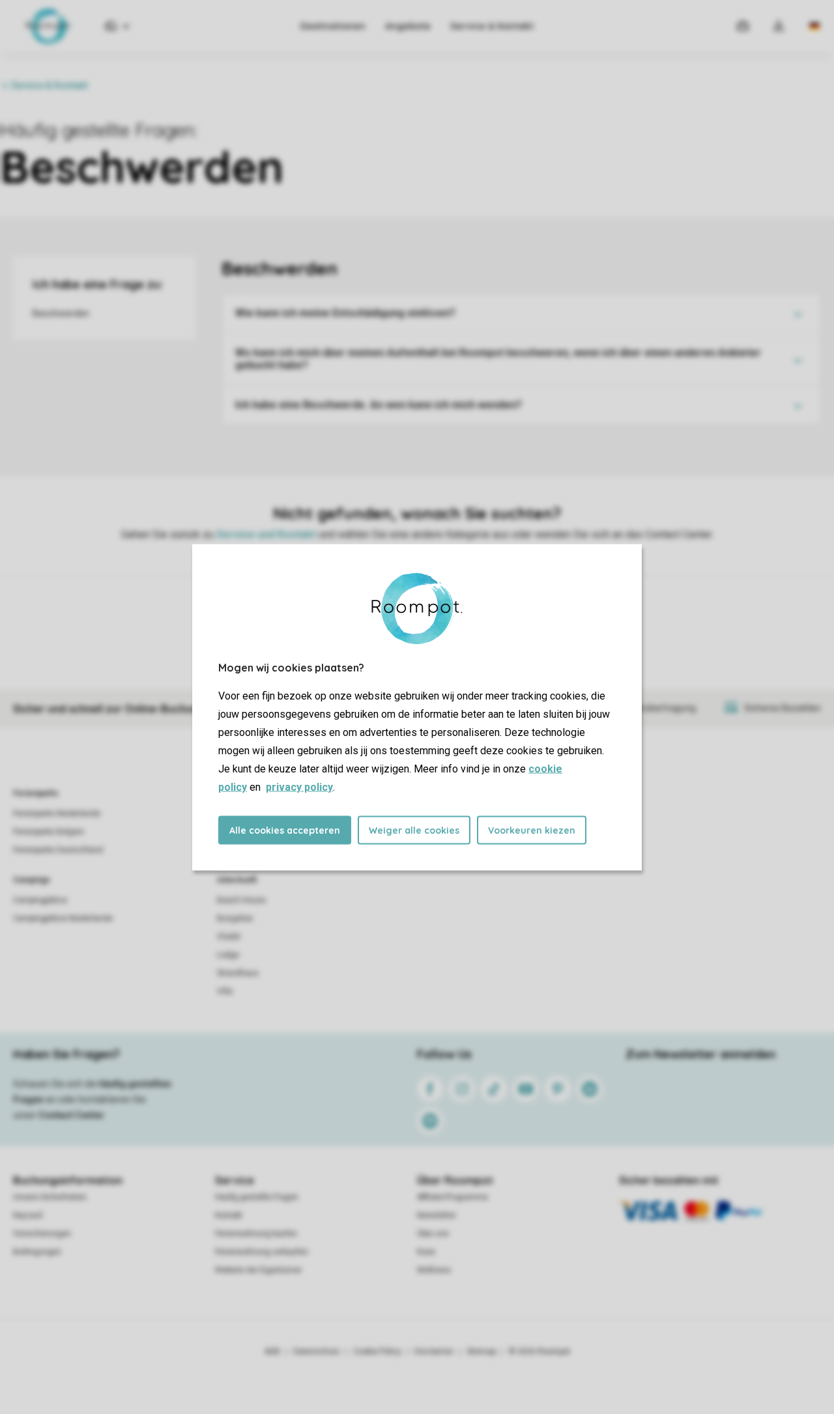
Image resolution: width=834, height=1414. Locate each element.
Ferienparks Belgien (48, 831)
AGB (272, 1351)
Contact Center (71, 1115)
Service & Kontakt (492, 26)
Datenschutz (316, 1351)
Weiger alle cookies (414, 830)
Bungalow (235, 918)
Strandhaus (238, 973)
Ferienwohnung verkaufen (261, 1251)
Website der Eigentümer (258, 1270)
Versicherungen (42, 1233)
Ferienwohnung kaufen (256, 1233)
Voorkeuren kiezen (531, 830)
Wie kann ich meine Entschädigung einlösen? (345, 313)
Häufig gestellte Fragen (256, 1197)
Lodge (228, 954)
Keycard (27, 1215)
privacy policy (299, 786)
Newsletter (436, 1215)
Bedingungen (37, 1251)
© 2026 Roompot (539, 1351)
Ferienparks (36, 793)
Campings (31, 879)
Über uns (433, 1233)
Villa (225, 991)
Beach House (241, 900)
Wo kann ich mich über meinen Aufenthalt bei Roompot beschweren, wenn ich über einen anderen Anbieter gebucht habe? (498, 358)
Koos (426, 1251)
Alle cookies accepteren (284, 830)
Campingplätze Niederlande (63, 918)
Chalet (228, 936)
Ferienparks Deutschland (58, 850)
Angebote (408, 26)
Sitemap (481, 1351)
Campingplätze (40, 900)
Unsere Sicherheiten (50, 1197)
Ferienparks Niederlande (56, 813)
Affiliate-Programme (452, 1197)
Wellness (434, 1270)
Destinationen (333, 26)
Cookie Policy (377, 1351)
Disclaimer (433, 1351)
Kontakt (228, 1215)
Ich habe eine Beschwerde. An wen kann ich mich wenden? (378, 405)
